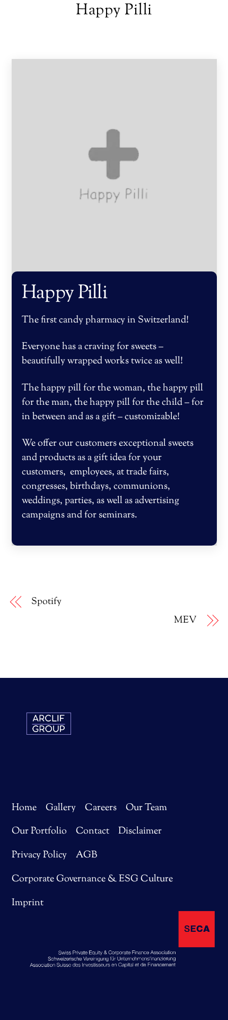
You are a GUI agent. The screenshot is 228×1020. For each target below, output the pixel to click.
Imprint (27, 903)
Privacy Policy (39, 855)
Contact (92, 831)
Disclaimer (140, 831)
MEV (185, 620)
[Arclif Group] (49, 756)
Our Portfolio (39, 831)
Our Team (146, 808)
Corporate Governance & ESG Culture (92, 879)
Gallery (61, 808)
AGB (86, 855)
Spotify (46, 602)
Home (24, 808)
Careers (101, 808)
